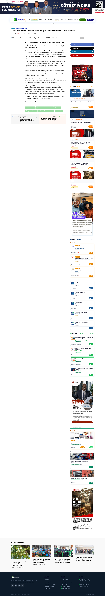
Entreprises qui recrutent (67, 582)
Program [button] (34, 111)
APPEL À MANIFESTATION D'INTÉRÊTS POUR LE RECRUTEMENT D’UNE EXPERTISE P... (81, 143)
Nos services (65, 579)
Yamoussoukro (35, 75)
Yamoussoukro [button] (49, 108)
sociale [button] (40, 111)
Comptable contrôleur (80, 292)
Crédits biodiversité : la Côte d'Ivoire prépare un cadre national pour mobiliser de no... (84, 559)
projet (35, 61)
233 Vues (35, 564)
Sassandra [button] (57, 108)
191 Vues (13, 567)
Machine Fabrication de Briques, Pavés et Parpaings (80, 462)
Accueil (13, 28)
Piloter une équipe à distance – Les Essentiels (83, 349)
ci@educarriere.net (84, 584)
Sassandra (48, 74)
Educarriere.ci (17, 594)
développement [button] (30, 108)
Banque (45, 42)
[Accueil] (29, 20)
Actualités (47, 579)
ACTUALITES (34, 19)
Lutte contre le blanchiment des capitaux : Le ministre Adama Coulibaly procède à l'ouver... (62, 561)
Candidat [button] (90, 19)
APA (16, 33)
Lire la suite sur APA (30, 102)
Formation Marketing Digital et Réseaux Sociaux (84, 369)
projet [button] (51, 111)
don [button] (61, 111)
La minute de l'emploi (50, 584)
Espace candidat (66, 586)
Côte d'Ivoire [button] (39, 108)
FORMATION (63, 19)
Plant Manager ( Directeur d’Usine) (82, 269)
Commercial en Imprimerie (81, 312)
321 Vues (77, 564)
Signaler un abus (90, 594)
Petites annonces (66, 581)
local (29, 47)
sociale (63, 80)
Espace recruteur (66, 588)
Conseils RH (65, 584)
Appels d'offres (48, 582)
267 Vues (56, 566)
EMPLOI (41, 19)
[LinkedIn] (16, 585)
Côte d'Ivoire (34, 46)
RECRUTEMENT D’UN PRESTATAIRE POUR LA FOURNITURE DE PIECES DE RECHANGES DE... (81, 123)
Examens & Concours (49, 586)
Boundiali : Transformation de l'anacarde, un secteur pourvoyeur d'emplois (41, 560)
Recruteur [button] (82, 19)
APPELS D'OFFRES (49, 19)
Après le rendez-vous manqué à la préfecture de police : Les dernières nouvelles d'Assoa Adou (28, 120)
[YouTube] (19, 585)
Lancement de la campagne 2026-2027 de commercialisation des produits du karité (19, 563)
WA (92, 447)
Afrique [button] (28, 111)
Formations (47, 588)
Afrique (40, 93)
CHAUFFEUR (77, 282)
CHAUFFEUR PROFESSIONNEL (81, 322)
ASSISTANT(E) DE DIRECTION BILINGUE (83, 246)
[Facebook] (12, 585)
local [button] (57, 111)
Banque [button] (46, 111)
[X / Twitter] (22, 585)
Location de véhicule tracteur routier (79, 478)
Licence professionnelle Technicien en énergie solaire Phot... (84, 338)
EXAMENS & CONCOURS (73, 19)
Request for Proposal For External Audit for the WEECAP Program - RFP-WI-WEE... (81, 102)
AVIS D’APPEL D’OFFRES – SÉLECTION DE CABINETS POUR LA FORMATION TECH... (80, 164)
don (46, 63)
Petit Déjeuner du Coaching (81, 358)
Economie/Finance (21, 28)
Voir (91, 106)
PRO (41, 56)
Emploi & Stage (48, 581)
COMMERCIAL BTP (79, 302)
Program (29, 82)
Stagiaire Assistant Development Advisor (84, 258)
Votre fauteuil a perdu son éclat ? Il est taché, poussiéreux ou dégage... (81, 442)
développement (58, 42)
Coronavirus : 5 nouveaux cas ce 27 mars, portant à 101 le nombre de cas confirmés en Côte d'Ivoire (48, 119)
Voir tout (91, 86)
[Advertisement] (16, 64)
